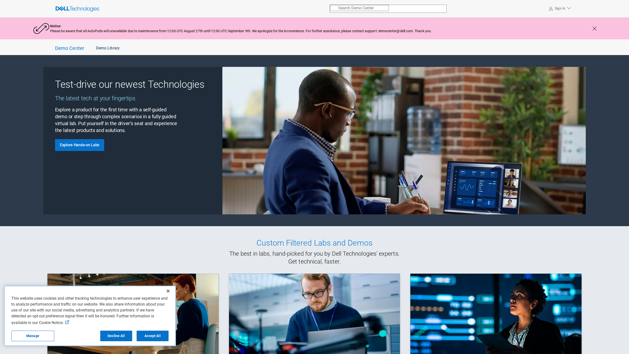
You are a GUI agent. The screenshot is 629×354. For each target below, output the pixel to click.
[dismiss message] (595, 28)
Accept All (152, 336)
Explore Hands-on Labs (79, 145)
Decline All (116, 336)
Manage (32, 336)
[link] (66, 9)
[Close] (168, 291)
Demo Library (108, 48)
